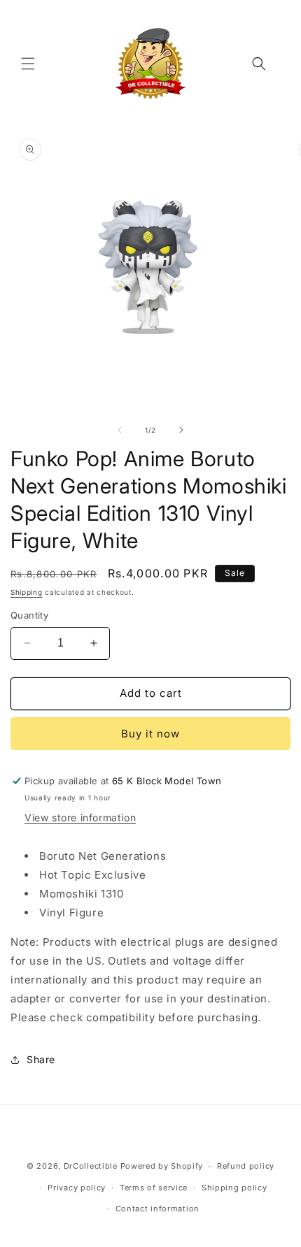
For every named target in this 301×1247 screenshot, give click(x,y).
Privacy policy (77, 1187)
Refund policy (245, 1166)
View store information (80, 817)
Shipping (26, 592)
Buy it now (150, 733)
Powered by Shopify (162, 1166)
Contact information (157, 1208)
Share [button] (41, 1059)
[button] (28, 63)
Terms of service (154, 1187)
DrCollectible (91, 1166)
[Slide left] (119, 430)
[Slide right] (181, 430)
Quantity (29, 615)
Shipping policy (234, 1187)
